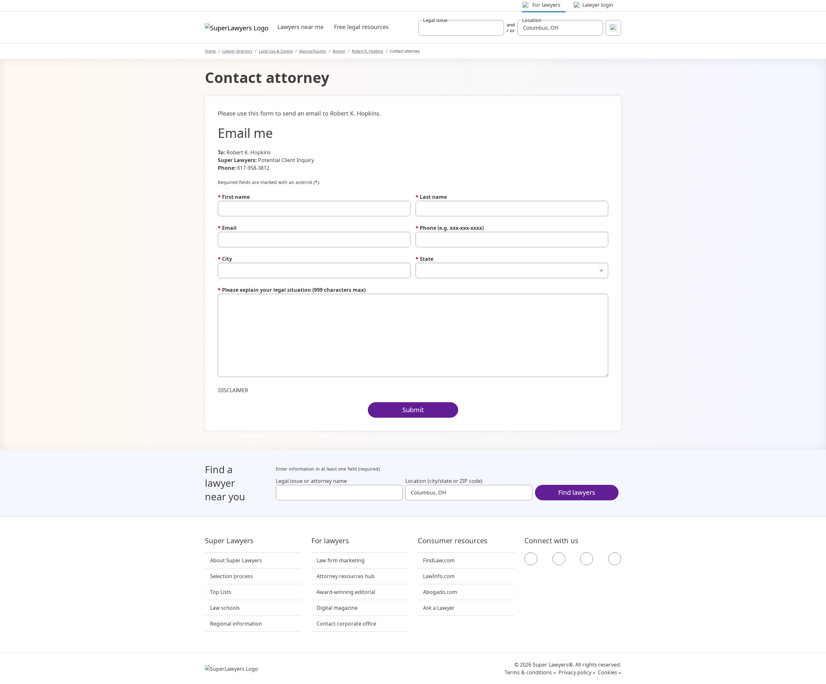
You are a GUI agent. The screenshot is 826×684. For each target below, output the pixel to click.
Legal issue (435, 20)
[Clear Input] (496, 28)
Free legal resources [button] (361, 27)
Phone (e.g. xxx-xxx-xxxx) (450, 227)
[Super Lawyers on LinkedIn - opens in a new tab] (614, 558)
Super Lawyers (229, 540)
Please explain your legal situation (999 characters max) (292, 289)
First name (234, 196)
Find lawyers (576, 492)
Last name (431, 196)
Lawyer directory (237, 51)
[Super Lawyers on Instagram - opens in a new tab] (558, 558)
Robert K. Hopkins (367, 51)
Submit (413, 409)
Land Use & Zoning (276, 51)
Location (531, 20)
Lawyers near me (300, 27)
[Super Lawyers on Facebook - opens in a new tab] (530, 558)
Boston (339, 51)
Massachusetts (312, 51)
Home (210, 51)
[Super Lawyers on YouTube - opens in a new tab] (586, 558)
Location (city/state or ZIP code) (443, 481)
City (225, 258)
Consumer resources (453, 540)
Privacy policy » (577, 672)
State (424, 258)
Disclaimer (233, 390)
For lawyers (330, 540)
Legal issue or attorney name (311, 481)
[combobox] (461, 28)
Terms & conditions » (530, 672)
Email (227, 227)
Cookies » (609, 672)
